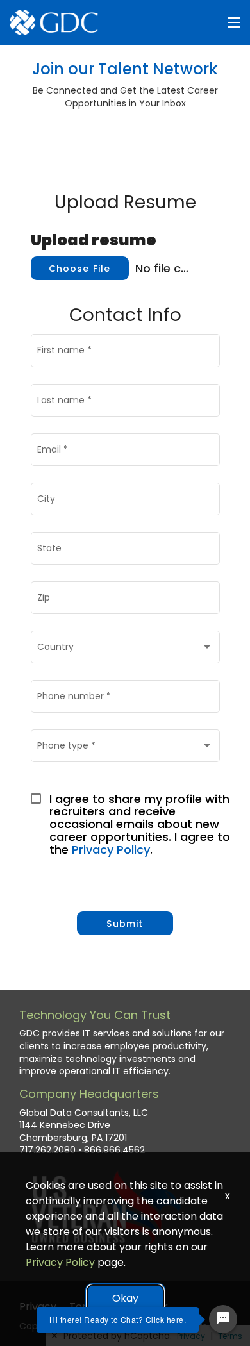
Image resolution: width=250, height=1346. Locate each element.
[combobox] (125, 649)
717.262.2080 (47, 1150)
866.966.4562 (114, 1150)
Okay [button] (125, 1298)
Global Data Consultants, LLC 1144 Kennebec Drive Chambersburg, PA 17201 (83, 1125)
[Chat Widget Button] (223, 1319)
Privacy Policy (111, 850)
